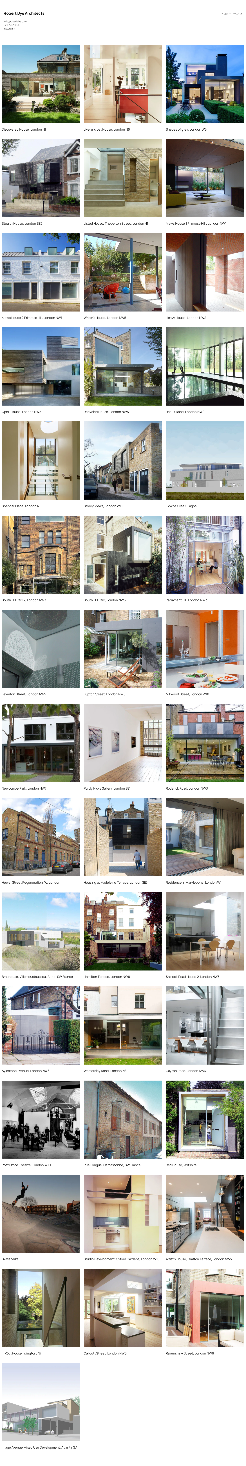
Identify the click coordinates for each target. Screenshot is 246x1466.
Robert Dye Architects (24, 13)
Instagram (9, 28)
